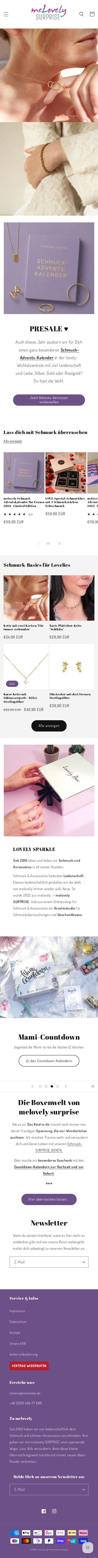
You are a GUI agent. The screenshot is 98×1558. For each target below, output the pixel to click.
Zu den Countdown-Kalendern (49, 1060)
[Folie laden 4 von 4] (57, 1086)
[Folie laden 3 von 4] (52, 1086)
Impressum (17, 1311)
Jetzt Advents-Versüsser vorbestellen (49, 399)
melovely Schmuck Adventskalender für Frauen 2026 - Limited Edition (24, 502)
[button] (6, 14)
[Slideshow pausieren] (93, 1086)
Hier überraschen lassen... (49, 1199)
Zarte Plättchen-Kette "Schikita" (65, 627)
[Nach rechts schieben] (59, 543)
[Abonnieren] (83, 1262)
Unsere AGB (18, 1343)
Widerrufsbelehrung (24, 1354)
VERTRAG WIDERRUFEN (29, 1366)
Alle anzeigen (13, 441)
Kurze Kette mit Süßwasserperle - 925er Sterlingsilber (20, 697)
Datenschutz (18, 1322)
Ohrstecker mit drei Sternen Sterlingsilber (69, 696)
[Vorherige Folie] (32, 1086)
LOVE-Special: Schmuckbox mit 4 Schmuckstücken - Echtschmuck (65, 502)
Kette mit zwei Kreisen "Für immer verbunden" (24, 627)
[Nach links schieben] (38, 543)
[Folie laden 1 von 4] (40, 1086)
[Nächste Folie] (65, 1086)
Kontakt (15, 1333)
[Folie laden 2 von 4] (46, 1086)
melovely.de (43, 1549)
